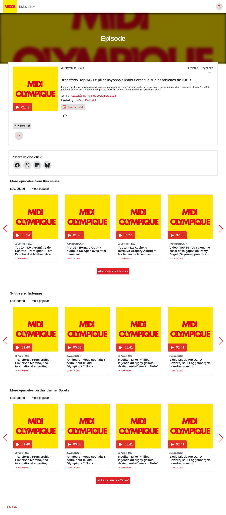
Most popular (40, 188)
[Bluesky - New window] (47, 165)
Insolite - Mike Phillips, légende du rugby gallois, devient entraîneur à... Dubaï (138, 363)
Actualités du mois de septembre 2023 (93, 95)
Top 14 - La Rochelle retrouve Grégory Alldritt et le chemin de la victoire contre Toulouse (137, 251)
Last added (17, 188)
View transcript (22, 125)
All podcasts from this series (113, 271)
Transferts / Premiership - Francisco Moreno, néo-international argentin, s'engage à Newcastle (33, 363)
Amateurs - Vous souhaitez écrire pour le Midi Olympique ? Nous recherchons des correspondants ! (86, 363)
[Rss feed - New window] (19, 136)
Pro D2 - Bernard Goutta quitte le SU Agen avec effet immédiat (86, 251)
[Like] (65, 115)
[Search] (219, 6)
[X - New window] (27, 165)
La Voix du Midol (86, 100)
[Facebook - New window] (17, 165)
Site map (12, 506)
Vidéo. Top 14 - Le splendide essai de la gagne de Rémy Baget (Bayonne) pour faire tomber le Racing (189, 251)
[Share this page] (209, 73)
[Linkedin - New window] (37, 165)
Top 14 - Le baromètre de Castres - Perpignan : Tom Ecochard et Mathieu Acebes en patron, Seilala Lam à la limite (35, 251)
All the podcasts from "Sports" (113, 480)
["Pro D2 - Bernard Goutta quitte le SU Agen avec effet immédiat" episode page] (87, 238)
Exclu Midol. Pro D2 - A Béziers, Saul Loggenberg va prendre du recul (190, 363)
